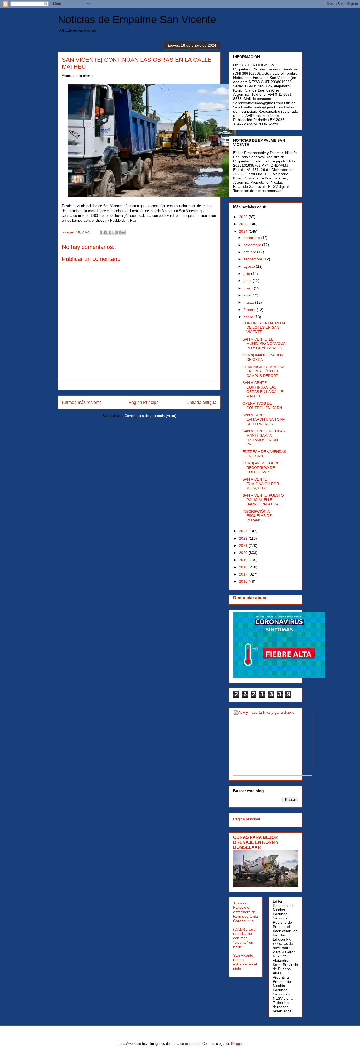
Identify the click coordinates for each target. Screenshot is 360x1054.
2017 (244, 574)
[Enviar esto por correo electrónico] (103, 232)
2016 (244, 581)
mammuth (192, 1044)
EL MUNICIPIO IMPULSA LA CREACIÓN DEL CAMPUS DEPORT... (263, 371)
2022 (244, 538)
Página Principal (144, 402)
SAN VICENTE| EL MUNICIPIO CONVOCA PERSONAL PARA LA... (263, 343)
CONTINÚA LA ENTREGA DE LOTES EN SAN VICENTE (263, 327)
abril (248, 295)
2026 (244, 217)
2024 (244, 231)
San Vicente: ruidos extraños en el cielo (245, 962)
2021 (244, 545)
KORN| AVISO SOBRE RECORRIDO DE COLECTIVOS (260, 467)
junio (248, 281)
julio (247, 273)
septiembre (253, 259)
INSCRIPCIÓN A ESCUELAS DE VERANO (257, 516)
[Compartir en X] (113, 232)
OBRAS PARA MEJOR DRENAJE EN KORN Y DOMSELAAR (256, 842)
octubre (250, 252)
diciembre (252, 238)
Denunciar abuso (250, 597)
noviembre (253, 245)
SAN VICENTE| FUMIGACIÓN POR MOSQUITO (260, 483)
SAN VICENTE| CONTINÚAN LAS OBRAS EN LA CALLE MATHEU (262, 389)
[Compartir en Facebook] (118, 232)
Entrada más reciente (82, 402)
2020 (244, 552)
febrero (250, 310)
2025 (244, 224)
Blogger (236, 1044)
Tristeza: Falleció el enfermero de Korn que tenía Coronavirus (245, 912)
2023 (244, 531)
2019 (244, 560)
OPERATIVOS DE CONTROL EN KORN (262, 405)
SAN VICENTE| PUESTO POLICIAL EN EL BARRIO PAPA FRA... (263, 499)
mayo (249, 288)
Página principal (246, 819)
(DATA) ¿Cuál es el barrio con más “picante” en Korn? (244, 938)
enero (249, 317)
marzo (249, 302)
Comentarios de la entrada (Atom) (150, 416)
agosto (250, 266)
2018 (244, 567)
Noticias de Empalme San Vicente (137, 19)
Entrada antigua (201, 402)
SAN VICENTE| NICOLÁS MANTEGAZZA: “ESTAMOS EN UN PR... (263, 437)
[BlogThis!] (108, 232)
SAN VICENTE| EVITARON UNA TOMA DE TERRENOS (263, 419)
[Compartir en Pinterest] (123, 232)
